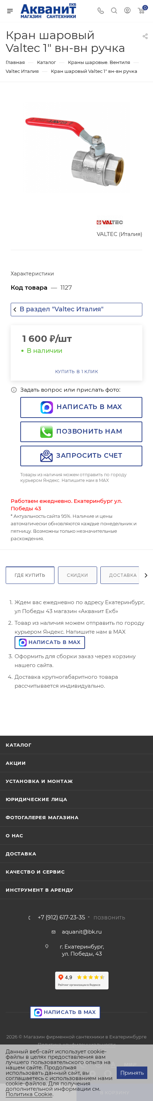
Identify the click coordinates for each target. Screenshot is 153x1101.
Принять (132, 1072)
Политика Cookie (29, 1094)
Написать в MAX (89, 407)
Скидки (77, 575)
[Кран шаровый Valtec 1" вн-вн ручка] (76, 147)
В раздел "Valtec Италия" (62, 309)
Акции (16, 763)
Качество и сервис (35, 872)
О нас (14, 835)
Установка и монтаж (39, 781)
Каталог (19, 745)
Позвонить (110, 917)
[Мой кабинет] (127, 11)
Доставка (123, 575)
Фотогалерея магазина (42, 817)
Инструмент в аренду (39, 890)
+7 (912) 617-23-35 (61, 917)
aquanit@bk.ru (82, 931)
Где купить (30, 575)
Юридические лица (36, 799)
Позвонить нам (89, 431)
